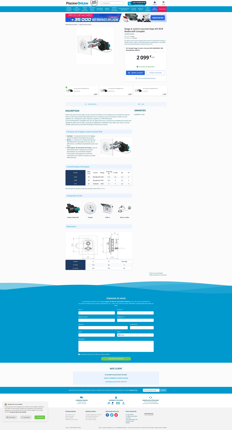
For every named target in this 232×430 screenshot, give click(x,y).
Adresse (80, 324)
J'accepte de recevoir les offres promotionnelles (94, 354)
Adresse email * (83, 317)
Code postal (133, 324)
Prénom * (120, 309)
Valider (163, 390)
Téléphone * (121, 317)
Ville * (80, 332)
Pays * (119, 332)
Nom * (80, 309)
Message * (81, 339)
